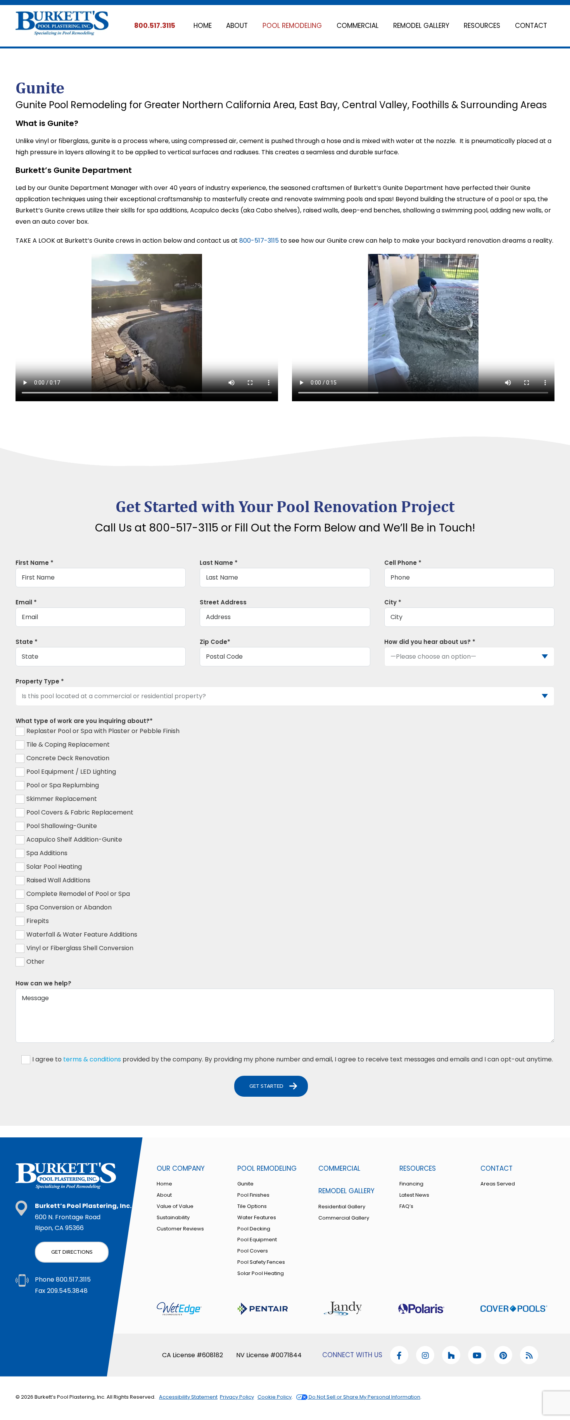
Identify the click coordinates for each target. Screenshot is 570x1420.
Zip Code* (215, 642)
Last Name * (219, 563)
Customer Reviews (180, 1228)
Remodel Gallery (346, 1191)
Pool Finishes (253, 1195)
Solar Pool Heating (260, 1273)
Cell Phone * (402, 563)
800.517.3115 (154, 25)
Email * (26, 602)
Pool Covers (252, 1250)
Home (164, 1183)
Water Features (256, 1217)
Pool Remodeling (267, 1168)
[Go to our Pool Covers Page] (514, 1309)
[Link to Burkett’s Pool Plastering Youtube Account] (425, 1355)
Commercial (339, 1168)
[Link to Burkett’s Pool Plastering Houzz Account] (451, 1355)
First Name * (35, 563)
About (164, 1195)
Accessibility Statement (188, 1397)
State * (27, 642)
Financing (411, 1183)
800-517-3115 (259, 240)
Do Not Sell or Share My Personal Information (363, 1397)
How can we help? (43, 983)
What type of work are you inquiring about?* (84, 721)
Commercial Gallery (343, 1218)
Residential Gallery (341, 1206)
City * (392, 602)
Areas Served (497, 1183)
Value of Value (175, 1206)
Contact (496, 1168)
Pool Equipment (257, 1239)
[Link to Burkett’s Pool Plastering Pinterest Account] (503, 1355)
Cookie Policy (274, 1397)
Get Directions (72, 1252)
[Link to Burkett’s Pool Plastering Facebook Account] (399, 1355)
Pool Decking (253, 1228)
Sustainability (173, 1217)
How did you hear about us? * (429, 642)
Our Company (181, 1168)
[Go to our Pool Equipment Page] (263, 1310)
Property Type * (40, 681)
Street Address (223, 602)
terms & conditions (92, 1059)
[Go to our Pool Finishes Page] (179, 1309)
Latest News (414, 1195)
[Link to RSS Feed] (529, 1355)
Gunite (245, 1183)
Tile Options (252, 1206)
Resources (417, 1168)
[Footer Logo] (66, 1176)
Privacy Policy (237, 1397)
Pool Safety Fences (261, 1262)
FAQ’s (406, 1206)
